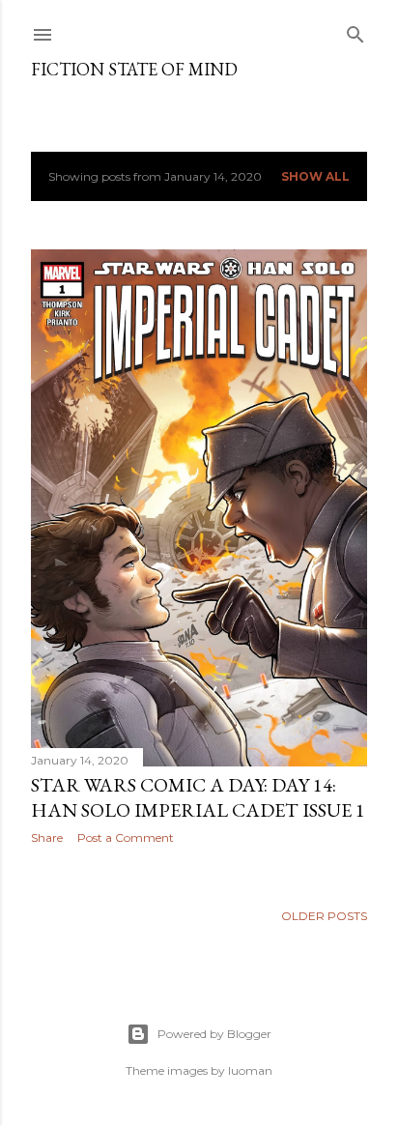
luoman (250, 1070)
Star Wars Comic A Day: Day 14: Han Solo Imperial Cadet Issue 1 (198, 797)
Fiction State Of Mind (134, 69)
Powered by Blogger (214, 1033)
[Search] (355, 30)
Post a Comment (125, 837)
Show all (315, 176)
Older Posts (324, 916)
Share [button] (47, 837)
